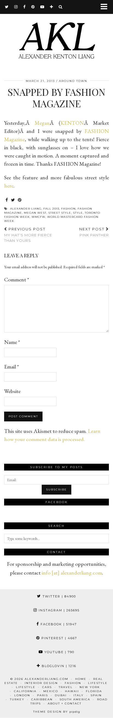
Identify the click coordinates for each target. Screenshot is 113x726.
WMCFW (38, 217)
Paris (42, 695)
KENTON (72, 122)
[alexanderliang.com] (56, 36)
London (22, 695)
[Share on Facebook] (7, 200)
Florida (94, 691)
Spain (96, 695)
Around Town (73, 81)
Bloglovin (58, 666)
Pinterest (58, 638)
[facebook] (24, 6)
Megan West (35, 213)
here (8, 185)
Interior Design (41, 683)
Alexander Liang (25, 208)
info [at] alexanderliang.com (72, 572)
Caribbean (42, 699)
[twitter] (7, 6)
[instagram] (16, 6)
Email (11, 366)
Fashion (73, 683)
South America (75, 699)
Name (12, 342)
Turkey (17, 699)
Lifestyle (98, 683)
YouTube (58, 652)
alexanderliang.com (46, 679)
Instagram (58, 610)
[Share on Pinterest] (19, 200)
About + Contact (64, 703)
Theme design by (56, 711)
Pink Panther (94, 232)
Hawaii (72, 691)
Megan (42, 122)
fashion (68, 208)
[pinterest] (33, 6)
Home (80, 679)
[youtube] (42, 6)
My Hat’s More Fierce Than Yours (28, 235)
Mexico (50, 691)
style (78, 213)
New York (90, 687)
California (25, 691)
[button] (105, 7)
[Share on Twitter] (13, 200)
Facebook (58, 624)
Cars (47, 687)
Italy (79, 695)
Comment (16, 279)
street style (59, 213)
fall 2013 (51, 208)
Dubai (61, 695)
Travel (66, 687)
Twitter (58, 596)
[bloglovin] (51, 6)
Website (12, 391)
